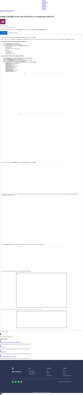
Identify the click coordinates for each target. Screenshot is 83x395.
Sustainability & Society (67, 375)
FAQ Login (44, 9)
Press (64, 372)
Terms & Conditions (31, 374)
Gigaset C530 (2, 346)
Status (48, 374)
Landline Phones (11, 10)
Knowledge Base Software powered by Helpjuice (41, 392)
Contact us (44, 0)
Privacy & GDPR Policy (32, 372)
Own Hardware (3, 351)
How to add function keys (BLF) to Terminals (8, 356)
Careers (64, 374)
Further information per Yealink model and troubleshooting (10, 342)
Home (2, 10)
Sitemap (48, 372)
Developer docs (49, 375)
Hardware (5, 10)
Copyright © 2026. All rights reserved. (64, 381)
